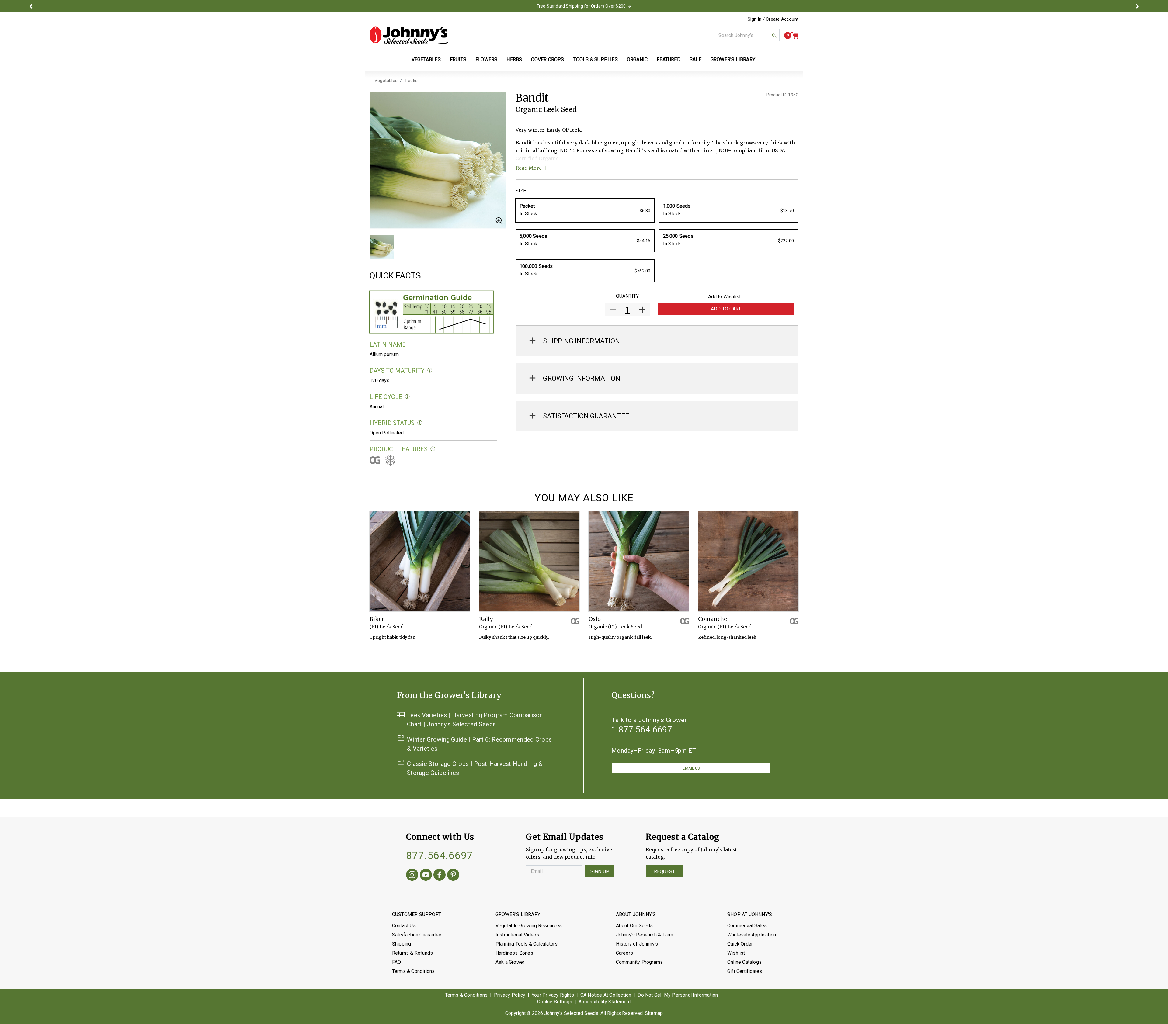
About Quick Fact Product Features (433, 448)
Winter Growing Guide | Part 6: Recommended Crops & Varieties (479, 744)
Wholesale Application (751, 935)
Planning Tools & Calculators (526, 944)
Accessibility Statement (605, 1002)
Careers (624, 953)
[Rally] (529, 561)
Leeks (411, 80)
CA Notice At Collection (605, 995)
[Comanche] (748, 561)
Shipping (401, 944)
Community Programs (639, 962)
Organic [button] (637, 59)
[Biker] (420, 561)
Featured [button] (668, 59)
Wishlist (736, 953)
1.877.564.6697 (641, 730)
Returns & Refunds (412, 953)
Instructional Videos (517, 935)
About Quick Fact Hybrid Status (419, 422)
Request (664, 871)
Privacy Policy (509, 995)
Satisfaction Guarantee (416, 935)
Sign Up (599, 871)
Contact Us (404, 926)
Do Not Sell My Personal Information (678, 995)
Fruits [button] (458, 59)
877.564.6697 (439, 855)
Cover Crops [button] (547, 59)
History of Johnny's (637, 944)
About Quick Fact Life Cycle (407, 396)
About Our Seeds (634, 926)
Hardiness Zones (514, 953)
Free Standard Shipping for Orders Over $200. (582, 6)
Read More (529, 168)
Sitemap (654, 1013)
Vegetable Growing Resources (528, 926)
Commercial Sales (747, 926)
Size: (521, 191)
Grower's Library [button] (733, 59)
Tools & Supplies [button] (595, 59)
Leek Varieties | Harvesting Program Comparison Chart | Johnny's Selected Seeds (475, 719)
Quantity (627, 296)
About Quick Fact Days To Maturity (430, 370)
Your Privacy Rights (553, 995)
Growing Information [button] (581, 378)
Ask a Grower (509, 962)
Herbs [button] (514, 59)
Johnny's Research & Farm (644, 935)
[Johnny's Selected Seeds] (409, 35)
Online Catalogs (744, 962)
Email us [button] (691, 768)
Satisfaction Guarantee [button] (586, 416)
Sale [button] (695, 59)
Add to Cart (726, 309)
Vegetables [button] (426, 59)
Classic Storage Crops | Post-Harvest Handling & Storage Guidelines (475, 768)
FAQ (396, 962)
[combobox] (747, 35)
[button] (31, 6)
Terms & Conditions (413, 971)
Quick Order (740, 944)
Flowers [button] (486, 59)
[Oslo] (639, 561)
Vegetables (386, 80)
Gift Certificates (744, 971)
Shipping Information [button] (581, 341)
